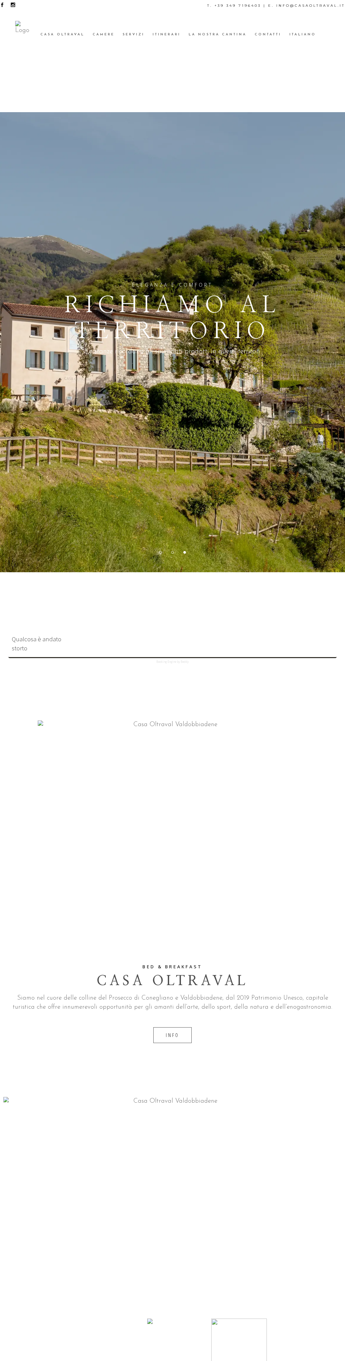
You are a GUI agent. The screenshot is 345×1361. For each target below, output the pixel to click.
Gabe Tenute (300, 1341)
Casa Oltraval (300, 1332)
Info (173, 1035)
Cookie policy (107, 1332)
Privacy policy (107, 1323)
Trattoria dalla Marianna (300, 1350)
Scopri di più (172, 383)
